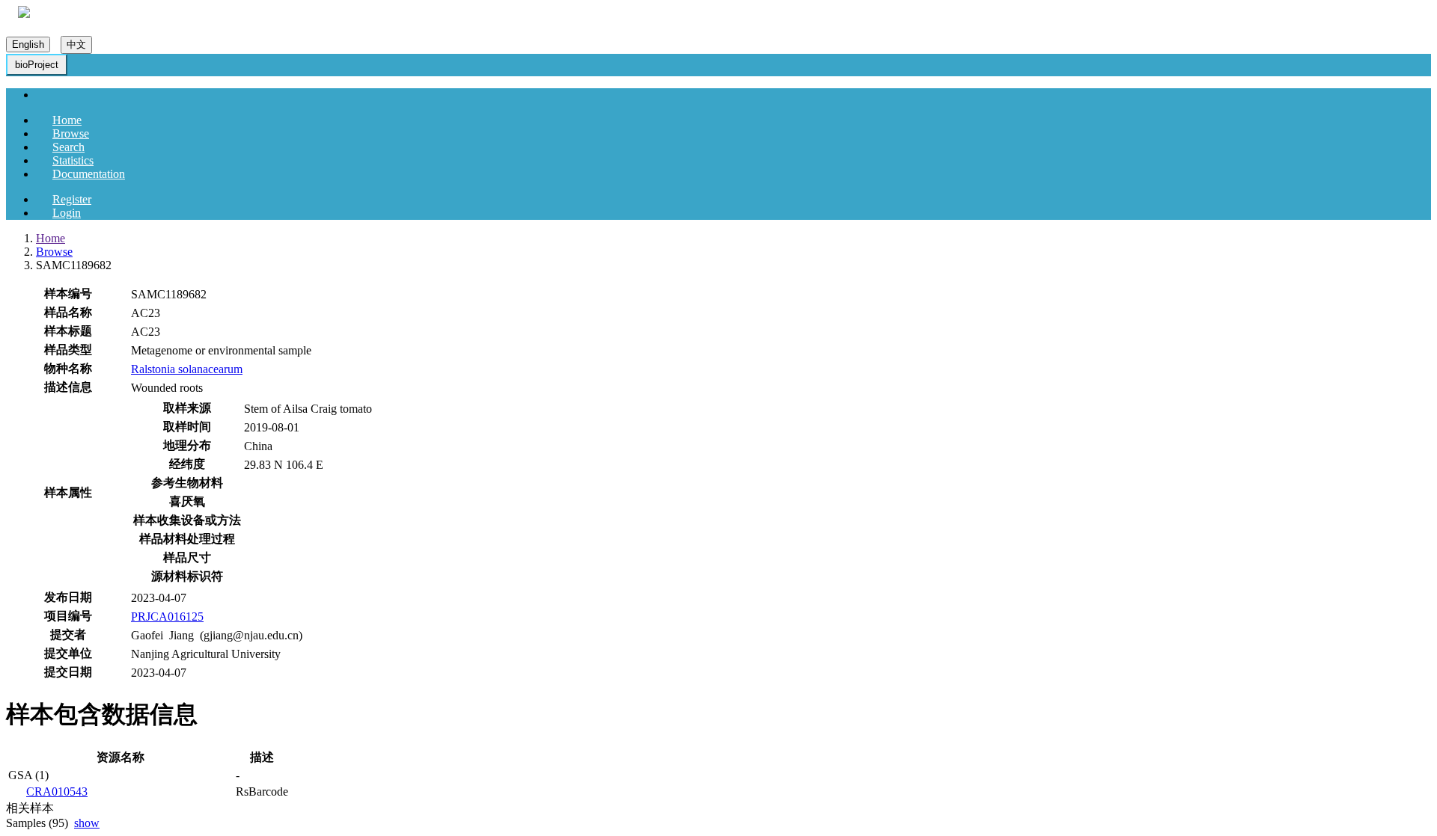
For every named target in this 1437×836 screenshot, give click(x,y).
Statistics (73, 160)
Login (66, 212)
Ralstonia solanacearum (186, 369)
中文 (76, 44)
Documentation (88, 173)
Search (68, 147)
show (87, 823)
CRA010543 (57, 791)
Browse (70, 133)
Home (67, 120)
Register (71, 199)
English (28, 44)
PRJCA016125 (167, 616)
